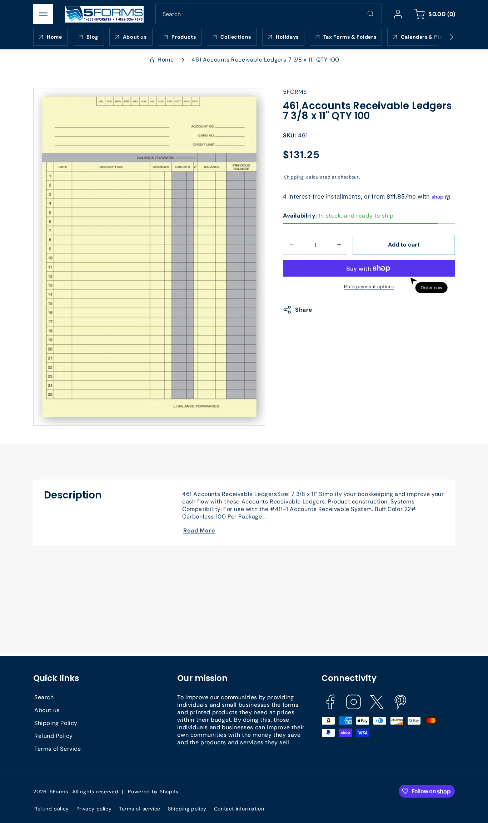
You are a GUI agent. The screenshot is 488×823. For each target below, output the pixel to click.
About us (47, 710)
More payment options (369, 286)
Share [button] (304, 309)
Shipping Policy (56, 722)
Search (44, 697)
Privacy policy (93, 808)
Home (166, 59)
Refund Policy (53, 735)
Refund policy (51, 808)
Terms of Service (57, 748)
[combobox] (269, 14)
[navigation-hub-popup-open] (43, 14)
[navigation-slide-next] (442, 37)
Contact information (239, 808)
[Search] (370, 14)
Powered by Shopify (153, 791)
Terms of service (139, 808)
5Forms (59, 791)
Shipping (294, 177)
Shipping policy (187, 808)
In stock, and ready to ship (338, 215)
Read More (199, 530)
